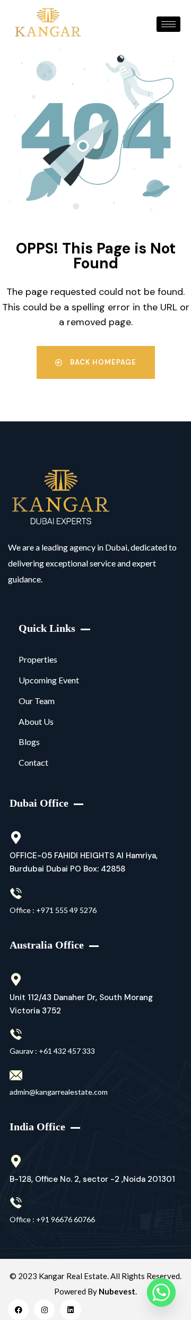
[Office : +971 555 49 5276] (16, 893)
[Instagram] (44, 1309)
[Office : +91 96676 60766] (16, 1203)
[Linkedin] (70, 1309)
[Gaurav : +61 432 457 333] (16, 1034)
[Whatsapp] (161, 1292)
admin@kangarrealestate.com (59, 1091)
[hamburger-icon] (168, 24)
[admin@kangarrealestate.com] (16, 1075)
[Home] (61, 497)
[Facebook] (18, 1309)
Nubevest (117, 1291)
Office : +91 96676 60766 (52, 1219)
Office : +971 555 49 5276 (53, 910)
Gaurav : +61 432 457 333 (52, 1050)
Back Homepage (102, 362)
